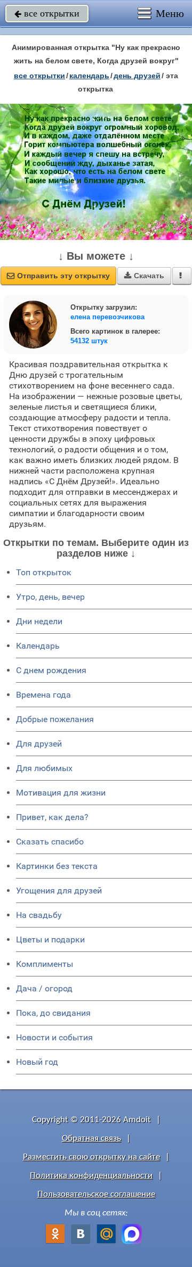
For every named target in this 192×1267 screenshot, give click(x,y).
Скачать (144, 275)
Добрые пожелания (55, 719)
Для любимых (44, 768)
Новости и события (54, 1037)
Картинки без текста (57, 866)
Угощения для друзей (59, 890)
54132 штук (89, 341)
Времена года (43, 695)
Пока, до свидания (53, 1013)
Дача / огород (44, 988)
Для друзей (39, 744)
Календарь (89, 75)
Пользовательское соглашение (96, 1194)
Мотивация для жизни (61, 793)
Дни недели (39, 621)
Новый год (37, 1062)
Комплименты (44, 964)
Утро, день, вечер (50, 597)
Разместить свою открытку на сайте (91, 1157)
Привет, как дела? (52, 817)
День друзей (137, 75)
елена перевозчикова (107, 317)
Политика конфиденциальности (91, 1175)
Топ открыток (43, 572)
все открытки (46, 13)
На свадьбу (39, 915)
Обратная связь (91, 1138)
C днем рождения (51, 670)
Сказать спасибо (50, 842)
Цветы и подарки (50, 939)
